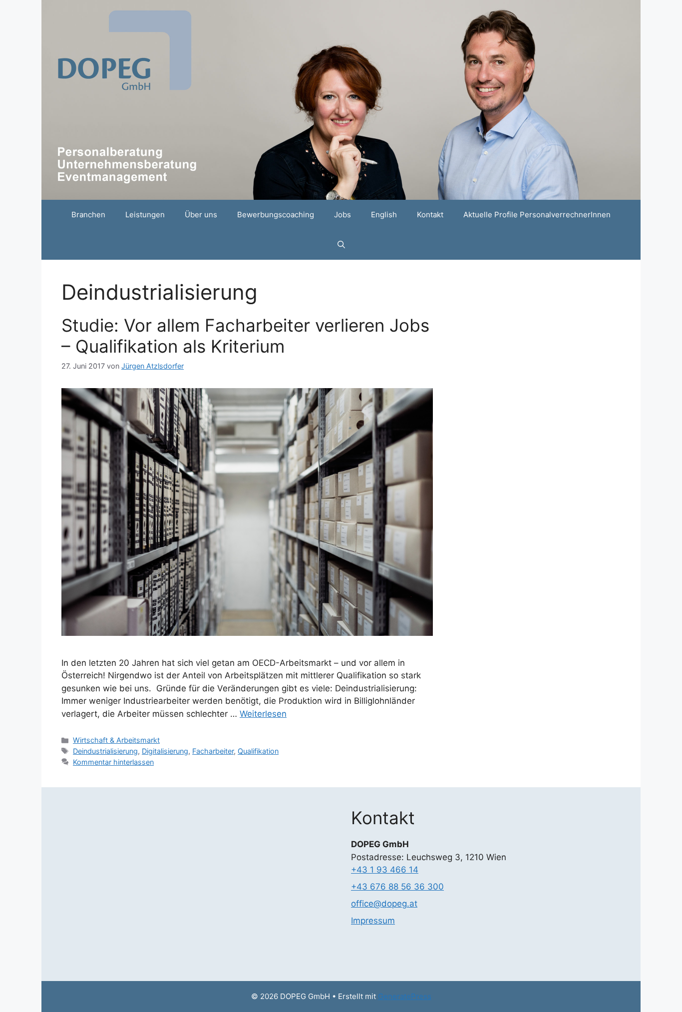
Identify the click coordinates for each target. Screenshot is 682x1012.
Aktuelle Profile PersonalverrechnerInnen (537, 214)
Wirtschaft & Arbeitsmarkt (116, 740)
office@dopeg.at (384, 904)
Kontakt (430, 214)
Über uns (201, 214)
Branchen (88, 214)
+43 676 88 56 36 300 (397, 887)
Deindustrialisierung (105, 751)
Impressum (373, 921)
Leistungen (145, 214)
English (384, 214)
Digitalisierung (165, 751)
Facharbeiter (213, 751)
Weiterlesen (263, 714)
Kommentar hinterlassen (113, 762)
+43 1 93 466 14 (384, 870)
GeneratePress (404, 996)
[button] (341, 245)
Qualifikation (258, 751)
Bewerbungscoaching (275, 214)
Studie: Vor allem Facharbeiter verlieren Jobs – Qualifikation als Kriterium (245, 336)
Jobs (342, 214)
